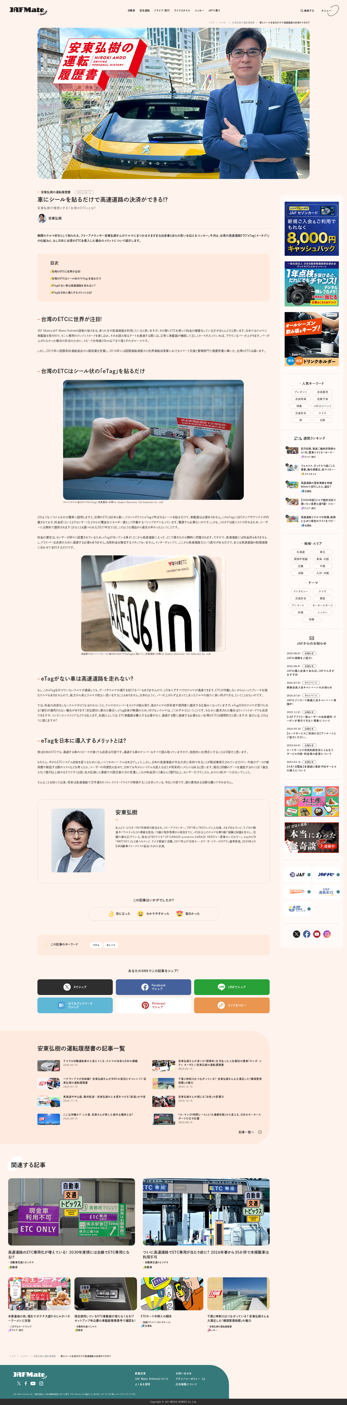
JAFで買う (214, 10)
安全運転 (145, 10)
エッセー (199, 10)
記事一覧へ (246, 1132)
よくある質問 (142, 1384)
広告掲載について (186, 1384)
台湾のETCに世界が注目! (66, 271)
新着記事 (140, 1373)
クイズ (322, 413)
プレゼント (301, 392)
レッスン (323, 612)
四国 (301, 573)
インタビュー (301, 591)
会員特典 (301, 399)
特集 (299, 406)
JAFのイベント (322, 406)
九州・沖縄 (322, 573)
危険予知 (322, 399)
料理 (301, 612)
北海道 (301, 552)
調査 (322, 598)
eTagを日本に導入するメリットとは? (72, 292)
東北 (322, 552)
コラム (96, 945)
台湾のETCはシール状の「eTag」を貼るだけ (76, 278)
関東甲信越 (301, 559)
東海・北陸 (322, 559)
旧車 (322, 420)
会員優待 (322, 392)
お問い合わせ (184, 1373)
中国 (322, 566)
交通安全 (301, 413)
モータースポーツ (322, 605)
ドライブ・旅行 (162, 10)
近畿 (301, 566)
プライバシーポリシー (188, 1379)
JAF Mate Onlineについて (151, 1379)
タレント (110, 945)
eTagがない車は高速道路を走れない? (74, 285)
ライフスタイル (182, 10)
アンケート (298, 605)
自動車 (131, 10)
